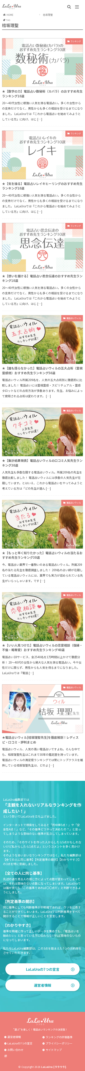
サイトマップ (54, 1050)
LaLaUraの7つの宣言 (42, 969)
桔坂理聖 (48, 14)
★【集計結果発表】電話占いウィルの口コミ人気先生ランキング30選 (42, 462)
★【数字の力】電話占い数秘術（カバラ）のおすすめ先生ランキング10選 (42, 93)
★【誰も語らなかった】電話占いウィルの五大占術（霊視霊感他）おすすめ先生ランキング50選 (42, 370)
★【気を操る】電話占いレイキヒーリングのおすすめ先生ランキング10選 (42, 186)
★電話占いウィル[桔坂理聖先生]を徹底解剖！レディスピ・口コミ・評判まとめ (40, 739)
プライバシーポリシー (59, 1043)
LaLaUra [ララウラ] (53, 1067)
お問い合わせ (15, 1050)
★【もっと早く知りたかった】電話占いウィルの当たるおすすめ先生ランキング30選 (42, 555)
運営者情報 (42, 985)
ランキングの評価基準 (59, 1037)
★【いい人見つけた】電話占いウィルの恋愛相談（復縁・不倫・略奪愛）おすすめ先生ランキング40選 (42, 647)
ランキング (76, 41)
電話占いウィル (73, 318)
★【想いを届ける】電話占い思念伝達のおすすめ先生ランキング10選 (42, 278)
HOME (10, 14)
